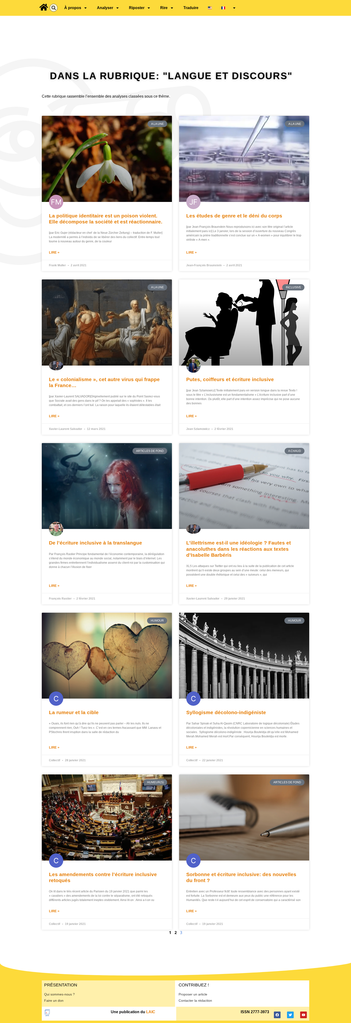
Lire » (54, 252)
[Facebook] (277, 1015)
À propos (72, 8)
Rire (164, 8)
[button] (54, 8)
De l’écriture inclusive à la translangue (95, 542)
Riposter (136, 8)
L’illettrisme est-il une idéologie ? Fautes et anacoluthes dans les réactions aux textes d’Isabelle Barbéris (238, 548)
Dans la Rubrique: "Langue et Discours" (171, 76)
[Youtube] (303, 1015)
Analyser (105, 8)
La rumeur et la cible (74, 712)
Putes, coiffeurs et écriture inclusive (230, 379)
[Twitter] (290, 1015)
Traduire (190, 8)
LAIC (150, 1012)
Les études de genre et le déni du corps (234, 215)
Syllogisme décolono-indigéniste (226, 712)
